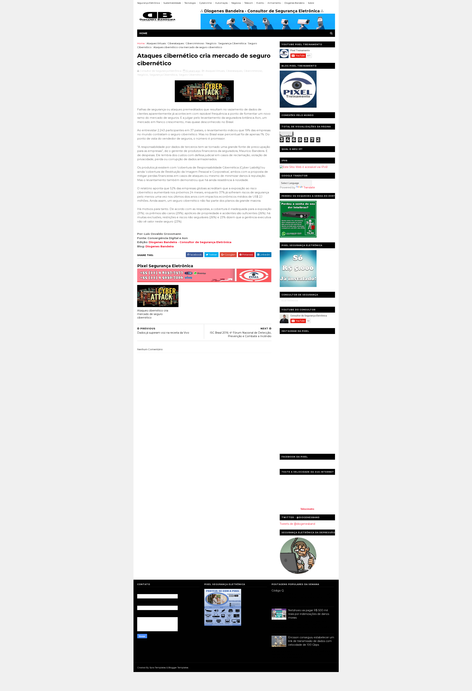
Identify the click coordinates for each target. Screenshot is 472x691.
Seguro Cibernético (191, 74)
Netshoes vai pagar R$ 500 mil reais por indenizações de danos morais (308, 614)
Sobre (311, 2)
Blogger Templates (178, 667)
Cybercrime (205, 2)
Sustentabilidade (172, 2)
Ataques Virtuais (156, 43)
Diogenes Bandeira (294, 2)
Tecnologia (190, 2)
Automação (221, 2)
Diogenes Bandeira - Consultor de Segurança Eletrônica (190, 242)
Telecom (248, 2)
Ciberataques (176, 43)
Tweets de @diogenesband (297, 523)
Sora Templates (158, 667)
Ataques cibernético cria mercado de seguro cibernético (152, 314)
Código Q (278, 590)
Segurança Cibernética (232, 43)
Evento (260, 2)
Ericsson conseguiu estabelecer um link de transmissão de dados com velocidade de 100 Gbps (311, 641)
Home (143, 33)
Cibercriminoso (195, 43)
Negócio (211, 43)
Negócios (236, 2)
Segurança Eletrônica (148, 2)
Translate (309, 187)
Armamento (274, 2)
